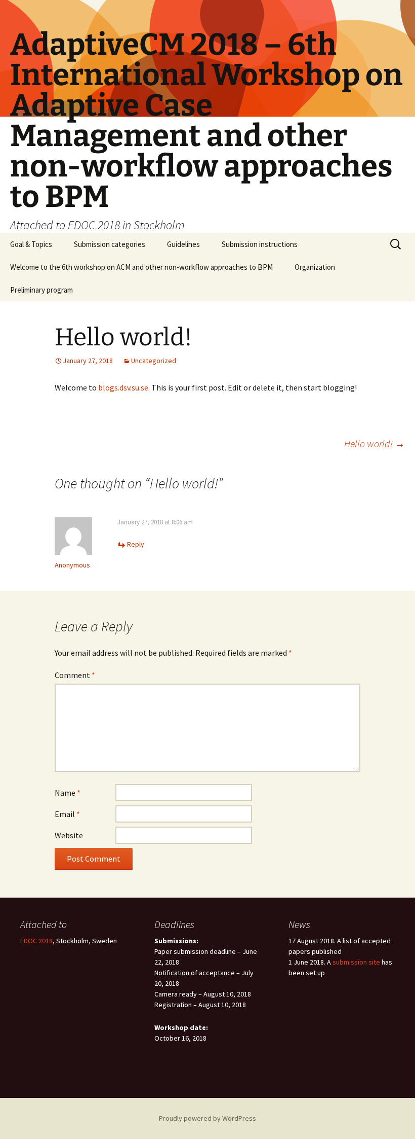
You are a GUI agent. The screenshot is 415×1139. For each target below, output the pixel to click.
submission (350, 962)
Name (67, 793)
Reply (135, 544)
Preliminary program (41, 290)
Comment (75, 675)
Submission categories (109, 244)
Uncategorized (153, 360)
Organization (315, 267)
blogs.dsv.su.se (123, 387)
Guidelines (183, 244)
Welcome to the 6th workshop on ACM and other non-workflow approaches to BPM (141, 267)
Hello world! (374, 443)
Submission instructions (260, 244)
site (374, 962)
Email (67, 814)
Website (69, 835)
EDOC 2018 (36, 940)
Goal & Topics (31, 244)
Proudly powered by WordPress (207, 1118)
